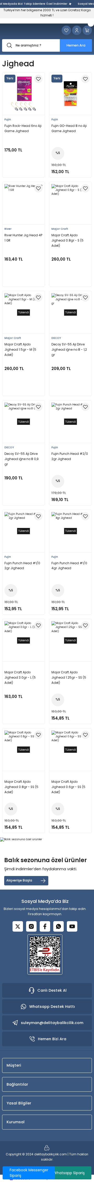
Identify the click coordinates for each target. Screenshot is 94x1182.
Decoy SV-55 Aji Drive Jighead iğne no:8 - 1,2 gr (69, 349)
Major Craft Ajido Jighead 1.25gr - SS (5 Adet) (68, 677)
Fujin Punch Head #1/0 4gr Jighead (69, 566)
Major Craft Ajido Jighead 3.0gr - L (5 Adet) (20, 677)
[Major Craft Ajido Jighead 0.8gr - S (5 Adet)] (70, 203)
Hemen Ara (76, 45)
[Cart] (87, 30)
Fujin (7, 119)
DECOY (56, 338)
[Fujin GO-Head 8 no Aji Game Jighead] (70, 94)
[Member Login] (76, 30)
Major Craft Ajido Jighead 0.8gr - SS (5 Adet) (21, 787)
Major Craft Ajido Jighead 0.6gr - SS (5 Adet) (68, 787)
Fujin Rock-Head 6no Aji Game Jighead (23, 128)
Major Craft (59, 229)
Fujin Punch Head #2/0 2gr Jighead (69, 456)
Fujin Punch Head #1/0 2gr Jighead (22, 566)
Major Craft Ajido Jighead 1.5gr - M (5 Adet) (20, 349)
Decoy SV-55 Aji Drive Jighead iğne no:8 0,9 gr (21, 459)
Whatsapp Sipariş (69, 1172)
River (7, 229)
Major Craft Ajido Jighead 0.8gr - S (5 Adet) (67, 240)
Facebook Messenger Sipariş (29, 1172)
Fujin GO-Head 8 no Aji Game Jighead (69, 128)
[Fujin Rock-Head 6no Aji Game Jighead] (23, 94)
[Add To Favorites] (38, 79)
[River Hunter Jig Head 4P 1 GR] (23, 203)
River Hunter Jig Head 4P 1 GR (23, 238)
